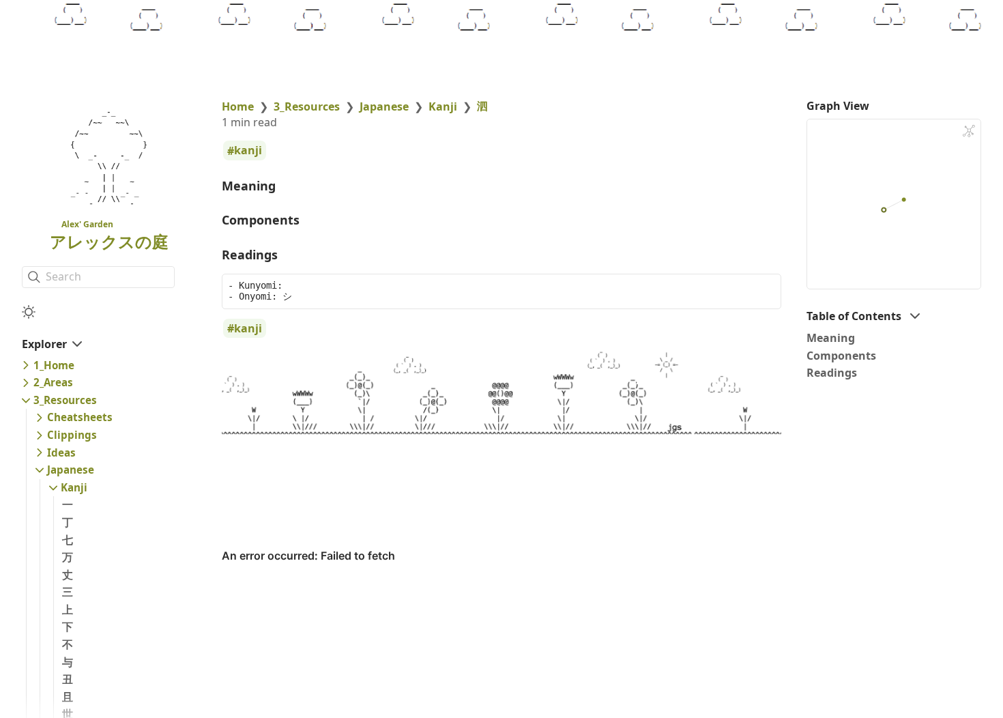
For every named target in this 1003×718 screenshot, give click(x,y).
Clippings (72, 435)
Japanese (70, 469)
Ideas (61, 452)
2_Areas (53, 382)
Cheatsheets (80, 417)
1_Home (53, 365)
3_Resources (65, 400)
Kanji (74, 487)
